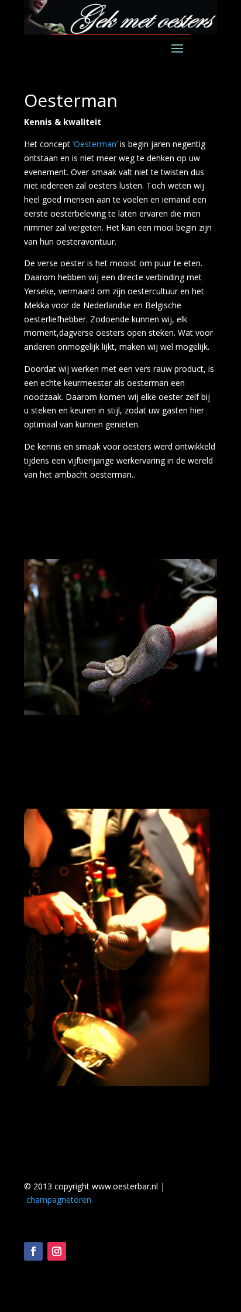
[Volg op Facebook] (33, 1251)
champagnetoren (58, 1199)
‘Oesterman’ (94, 143)
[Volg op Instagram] (56, 1251)
